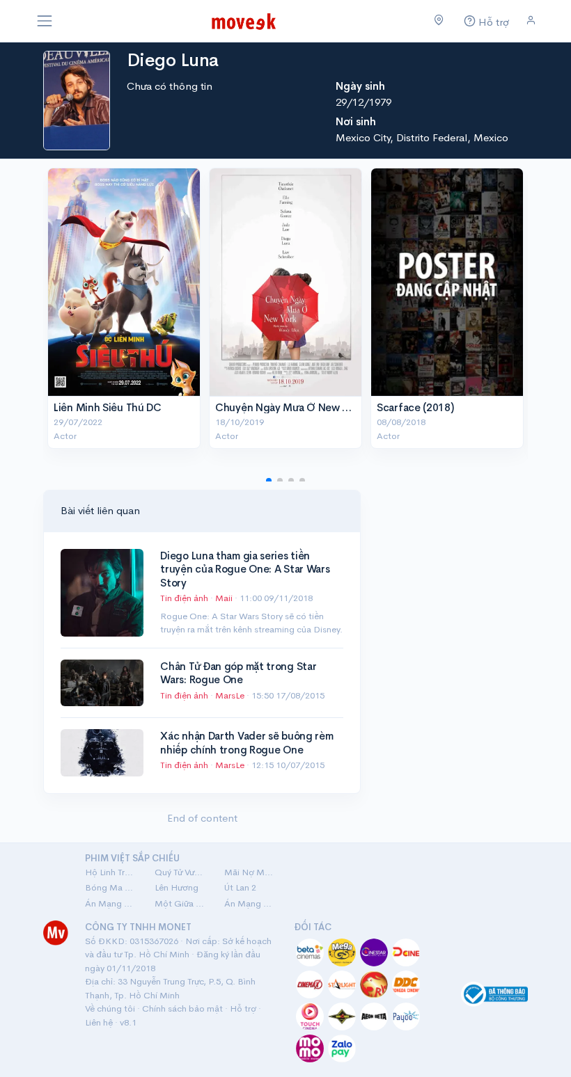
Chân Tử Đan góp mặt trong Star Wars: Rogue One (238, 673)
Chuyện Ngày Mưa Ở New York (288, 407)
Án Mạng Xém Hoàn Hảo (250, 903)
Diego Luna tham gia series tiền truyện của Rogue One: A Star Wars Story (244, 569)
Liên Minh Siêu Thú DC (108, 407)
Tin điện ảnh (184, 598)
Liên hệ (99, 1022)
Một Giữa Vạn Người (181, 903)
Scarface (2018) (415, 407)
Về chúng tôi (110, 1008)
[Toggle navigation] (44, 20)
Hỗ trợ (243, 1008)
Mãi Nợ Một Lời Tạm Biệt (250, 872)
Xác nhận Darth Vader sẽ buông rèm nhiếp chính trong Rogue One (246, 742)
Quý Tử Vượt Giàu (181, 872)
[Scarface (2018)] (447, 282)
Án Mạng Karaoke (111, 903)
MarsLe (231, 695)
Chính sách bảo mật (182, 1008)
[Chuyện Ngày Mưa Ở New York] (285, 282)
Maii (225, 598)
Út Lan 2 (240, 887)
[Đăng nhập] (531, 20)
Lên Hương (176, 887)
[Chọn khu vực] (439, 21)
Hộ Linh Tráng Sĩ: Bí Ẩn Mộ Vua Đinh (111, 872)
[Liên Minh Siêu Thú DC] (124, 282)
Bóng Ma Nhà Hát (111, 887)
